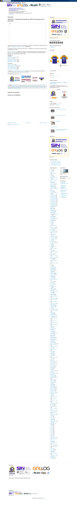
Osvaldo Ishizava (53, 363)
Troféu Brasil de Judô (54, 446)
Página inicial (27, 122)
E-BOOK (52, 243)
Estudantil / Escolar (54, 248)
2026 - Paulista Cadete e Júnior (60, 115)
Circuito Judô (53, 228)
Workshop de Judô (54, 455)
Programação (53, 376)
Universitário (53, 449)
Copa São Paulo (53, 236)
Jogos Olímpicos (53, 298)
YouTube (52, 458)
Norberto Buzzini (53, 357)
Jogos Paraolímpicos (54, 301)
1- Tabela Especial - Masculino (56, 161)
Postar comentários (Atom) (14, 124)
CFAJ (51, 224)
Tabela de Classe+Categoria (53, 437)
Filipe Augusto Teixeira (54, 262)
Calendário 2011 (53, 194)
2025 (51, 170)
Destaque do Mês (53, 242)
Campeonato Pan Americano (53, 212)
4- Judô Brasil (63, 196)
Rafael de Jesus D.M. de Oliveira (54, 387)
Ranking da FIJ (53, 392)
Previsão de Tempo (54, 370)
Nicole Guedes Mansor (53, 354)
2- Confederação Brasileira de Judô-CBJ (64, 191)
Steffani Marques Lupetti (12, 61)
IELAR (52, 285)
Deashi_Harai (53, 241)
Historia (52, 282)
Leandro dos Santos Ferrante (13, 65)
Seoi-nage (52, 417)
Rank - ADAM (53, 389)
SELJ (51, 415)
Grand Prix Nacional (54, 279)
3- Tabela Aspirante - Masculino (56, 163)
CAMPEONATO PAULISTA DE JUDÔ (18, 46)
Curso (52, 240)
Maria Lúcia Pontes (54, 343)
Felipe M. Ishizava (11, 64)
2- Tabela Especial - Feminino (55, 162)
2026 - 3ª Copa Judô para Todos (60, 109)
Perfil (51, 369)
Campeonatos (53, 218)
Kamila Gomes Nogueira (12, 59)
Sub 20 (52, 433)
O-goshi (52, 358)
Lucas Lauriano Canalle (53, 331)
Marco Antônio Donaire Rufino (53, 340)
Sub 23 (52, 435)
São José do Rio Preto (54, 406)
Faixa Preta (52, 253)
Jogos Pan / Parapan (54, 299)
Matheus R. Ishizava (54, 344)
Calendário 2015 (53, 199)
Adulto (52, 175)
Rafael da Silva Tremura (53, 385)
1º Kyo (52, 169)
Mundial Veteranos (54, 349)
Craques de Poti (53, 237)
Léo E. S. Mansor (53, 320)
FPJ (51, 266)
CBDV (52, 221)
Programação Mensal (54, 377)
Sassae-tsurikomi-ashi (54, 408)
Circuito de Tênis (53, 227)
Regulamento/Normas (54, 396)
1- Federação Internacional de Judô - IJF (64, 183)
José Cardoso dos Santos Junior (53, 305)
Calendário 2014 (53, 198)
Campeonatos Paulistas (53, 220)
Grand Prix (52, 278)
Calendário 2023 (53, 204)
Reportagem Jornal (54, 398)
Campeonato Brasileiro (53, 208)
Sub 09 (52, 425)
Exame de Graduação (54, 251)
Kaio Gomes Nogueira (54, 310)
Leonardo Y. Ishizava (54, 322)
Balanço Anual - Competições (53, 187)
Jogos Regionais (53, 303)
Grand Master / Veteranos (53, 276)
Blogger (43, 498)
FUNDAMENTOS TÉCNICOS (53, 269)
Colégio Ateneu (53, 231)
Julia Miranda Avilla (54, 309)
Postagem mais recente (12, 122)
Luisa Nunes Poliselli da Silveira (54, 333)
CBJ (51, 222)
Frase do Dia (53, 267)
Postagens (53, 75)
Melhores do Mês (53, 346)
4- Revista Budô (63, 197)
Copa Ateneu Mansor (54, 232)
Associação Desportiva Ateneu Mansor (19, 70)
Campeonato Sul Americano (53, 217)
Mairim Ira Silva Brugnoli (12, 57)
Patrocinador (53, 366)
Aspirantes (52, 185)
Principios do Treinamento (53, 375)
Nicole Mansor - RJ (54, 355)
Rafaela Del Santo (54, 388)
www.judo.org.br (11, 14)
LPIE (51, 327)
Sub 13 (52, 428)
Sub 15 (52, 429)
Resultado (52, 404)
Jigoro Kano (53, 288)
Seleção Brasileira (54, 412)
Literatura (52, 326)
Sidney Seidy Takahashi (53, 419)
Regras (52, 395)
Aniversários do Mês (54, 179)
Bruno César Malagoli (54, 188)
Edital (51, 245)
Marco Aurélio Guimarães (12, 67)
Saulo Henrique (53, 410)
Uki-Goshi (52, 448)
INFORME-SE (53, 47)
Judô (51, 308)
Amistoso (52, 176)
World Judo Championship (53, 457)
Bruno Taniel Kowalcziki (53, 191)
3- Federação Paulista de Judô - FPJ (64, 193)
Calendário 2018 (53, 203)
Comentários (53, 77)
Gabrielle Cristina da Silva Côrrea (54, 273)
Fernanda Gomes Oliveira (12, 60)
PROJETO (52, 379)
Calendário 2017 (53, 202)
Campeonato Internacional (53, 210)
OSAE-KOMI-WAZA (54, 361)
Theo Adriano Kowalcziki (53, 441)
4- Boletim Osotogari (64, 195)
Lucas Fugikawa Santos (12, 66)
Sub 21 (52, 434)
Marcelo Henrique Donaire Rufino (53, 338)
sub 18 (52, 431)
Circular (52, 229)
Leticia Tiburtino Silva (54, 324)
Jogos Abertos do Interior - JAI (53, 294)
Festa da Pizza (53, 260)
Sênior (52, 416)
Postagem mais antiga (43, 122)
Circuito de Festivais (54, 225)
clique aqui (21, 73)
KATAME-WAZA (53, 314)
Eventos (52, 250)
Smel (16, 51)
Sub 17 (52, 430)
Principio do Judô (53, 373)
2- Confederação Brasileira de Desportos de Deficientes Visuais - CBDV (64, 187)
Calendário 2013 (53, 197)
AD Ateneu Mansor (11, 51)
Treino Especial (53, 445)
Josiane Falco (10, 58)
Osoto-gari (52, 362)
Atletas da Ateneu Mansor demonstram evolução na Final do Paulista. (61, 130)
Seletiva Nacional (53, 414)
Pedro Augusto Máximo (53, 368)
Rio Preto (52, 405)
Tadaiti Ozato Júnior (54, 438)
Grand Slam (52, 281)
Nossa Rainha (57, 121)
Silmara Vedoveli (53, 421)
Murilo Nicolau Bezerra (53, 352)
